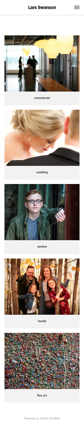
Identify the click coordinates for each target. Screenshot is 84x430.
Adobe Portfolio (50, 418)
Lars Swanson (42, 7)
